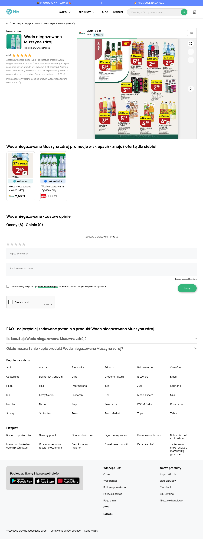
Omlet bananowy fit (116, 444)
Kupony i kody (168, 474)
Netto (42, 404)
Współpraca (110, 480)
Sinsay (10, 413)
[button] (101, 338)
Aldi (8, 367)
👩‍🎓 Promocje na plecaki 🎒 (54, 2)
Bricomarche (145, 367)
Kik (8, 395)
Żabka (173, 413)
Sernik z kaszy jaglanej (80, 446)
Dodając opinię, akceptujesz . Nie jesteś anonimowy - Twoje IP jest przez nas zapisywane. (59, 286)
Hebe (9, 386)
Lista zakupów (168, 480)
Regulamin (109, 500)
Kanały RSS (91, 530)
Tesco (75, 413)
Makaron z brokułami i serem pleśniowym (19, 446)
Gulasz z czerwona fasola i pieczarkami (51, 446)
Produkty (17, 23)
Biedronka (78, 367)
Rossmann (176, 404)
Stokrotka (45, 413)
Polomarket (111, 404)
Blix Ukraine (167, 494)
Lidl (107, 395)
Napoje (28, 23)
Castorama (13, 376)
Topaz (140, 413)
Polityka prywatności (115, 487)
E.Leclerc (142, 376)
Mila (172, 395)
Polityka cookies (112, 494)
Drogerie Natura (114, 376)
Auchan (44, 367)
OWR (106, 507)
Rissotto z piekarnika (18, 435)
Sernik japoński (48, 435)
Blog (105, 12)
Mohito (10, 404)
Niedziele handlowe (171, 500)
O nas (106, 474)
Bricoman (110, 367)
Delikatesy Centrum (51, 376)
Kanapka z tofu (146, 444)
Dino (74, 376)
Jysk (139, 386)
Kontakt (118, 12)
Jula (107, 386)
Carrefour (176, 367)
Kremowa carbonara (149, 435)
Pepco (75, 404)
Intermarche (79, 386)
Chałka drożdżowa (82, 435)
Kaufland (175, 386)
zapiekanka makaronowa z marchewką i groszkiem (178, 449)
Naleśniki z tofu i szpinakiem (180, 436)
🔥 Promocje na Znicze (149, 2)
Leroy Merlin (46, 395)
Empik (173, 376)
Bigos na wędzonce (116, 435)
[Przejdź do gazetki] (191, 43)
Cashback (166, 487)
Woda (37, 23)
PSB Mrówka (144, 404)
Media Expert (145, 395)
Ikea (41, 386)
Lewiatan (77, 395)
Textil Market (112, 413)
